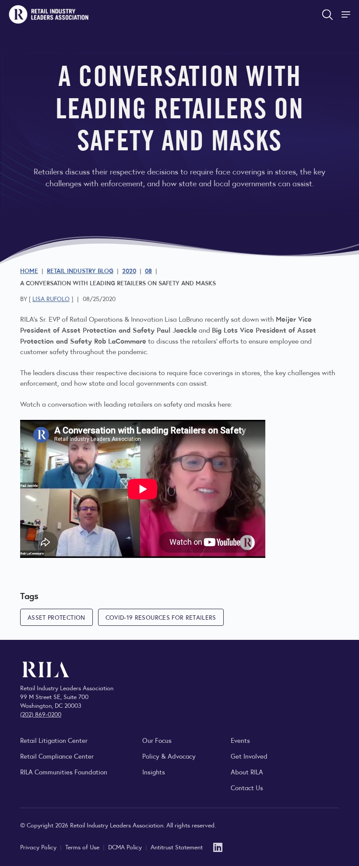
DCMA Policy (126, 846)
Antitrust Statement (177, 846)
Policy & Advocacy (169, 756)
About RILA (247, 772)
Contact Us (247, 787)
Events (240, 740)
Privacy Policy (39, 846)
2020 (129, 270)
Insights (153, 772)
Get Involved (249, 756)
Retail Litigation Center (54, 740)
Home (29, 270)
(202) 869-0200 (40, 714)
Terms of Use (83, 846)
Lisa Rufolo (51, 298)
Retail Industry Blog (80, 270)
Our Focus (157, 740)
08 (148, 270)
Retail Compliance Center (57, 756)
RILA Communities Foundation (63, 772)
